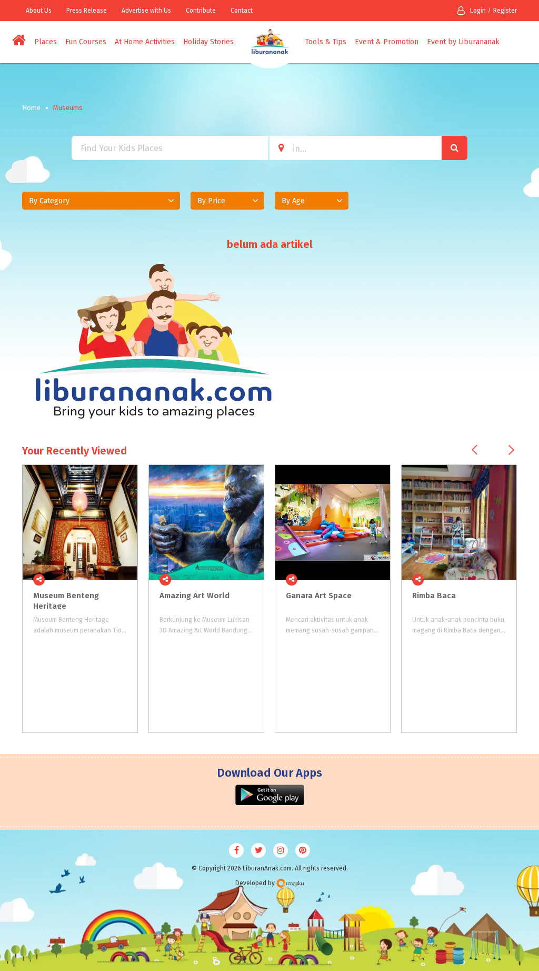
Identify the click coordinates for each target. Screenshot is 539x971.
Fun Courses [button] (85, 41)
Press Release (86, 10)
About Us (39, 10)
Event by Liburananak (463, 41)
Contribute (201, 10)
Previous (474, 449)
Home (31, 108)
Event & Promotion (386, 41)
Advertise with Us (146, 10)
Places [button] (45, 41)
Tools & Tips (325, 41)
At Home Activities (145, 41)
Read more (124, 579)
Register (505, 10)
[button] (101, 201)
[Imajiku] (290, 883)
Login (478, 10)
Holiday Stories (208, 41)
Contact (242, 10)
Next (511, 449)
